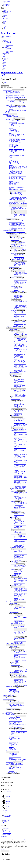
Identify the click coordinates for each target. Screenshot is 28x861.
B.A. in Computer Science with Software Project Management (19, 420)
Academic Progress (13, 754)
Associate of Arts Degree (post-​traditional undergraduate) (19, 391)
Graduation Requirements (11, 218)
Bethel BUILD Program (8, 713)
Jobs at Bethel (6, 828)
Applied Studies (9, 762)
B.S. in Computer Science (19, 423)
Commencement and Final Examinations (17, 759)
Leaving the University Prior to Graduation (18, 166)
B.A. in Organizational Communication (19, 634)
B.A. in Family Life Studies (20, 631)
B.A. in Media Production (19, 632)
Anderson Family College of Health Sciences (15, 232)
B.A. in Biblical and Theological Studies (18, 679)
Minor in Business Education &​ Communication (20, 474)
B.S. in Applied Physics (19, 571)
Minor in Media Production (20, 641)
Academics (5, 12)
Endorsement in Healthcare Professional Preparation (20, 283)
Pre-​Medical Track (18, 284)
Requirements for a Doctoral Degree (16, 223)
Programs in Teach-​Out (14, 692)
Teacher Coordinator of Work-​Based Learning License (20, 367)
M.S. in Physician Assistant (20, 249)
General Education (10, 201)
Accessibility (11, 125)
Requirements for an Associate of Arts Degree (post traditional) (17, 226)
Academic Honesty (13, 122)
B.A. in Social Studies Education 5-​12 (19, 522)
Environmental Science (16, 511)
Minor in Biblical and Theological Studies (18, 683)
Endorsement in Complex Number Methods (19, 544)
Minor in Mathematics (19, 546)
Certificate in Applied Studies (15, 763)
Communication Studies (16, 623)
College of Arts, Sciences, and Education (15, 326)
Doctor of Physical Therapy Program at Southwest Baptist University (20, 280)
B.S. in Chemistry (18, 413)
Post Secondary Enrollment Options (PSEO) (15, 97)
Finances (8, 766)
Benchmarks (11, 737)
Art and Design (14, 375)
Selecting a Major (12, 183)
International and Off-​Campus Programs (17, 687)
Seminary (8, 46)
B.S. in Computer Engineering (20, 492)
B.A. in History (17, 520)
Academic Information (8, 118)
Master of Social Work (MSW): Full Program (19, 257)
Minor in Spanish (18, 532)
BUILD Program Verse (14, 736)
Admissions (5, 114)
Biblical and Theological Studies (18, 675)
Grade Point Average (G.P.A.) (15, 154)
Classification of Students (14, 135)
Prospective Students (7, 815)
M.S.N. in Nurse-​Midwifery (20, 245)
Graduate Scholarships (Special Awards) (17, 710)
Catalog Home (6, 4)
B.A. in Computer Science (19, 418)
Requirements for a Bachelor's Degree (17, 220)
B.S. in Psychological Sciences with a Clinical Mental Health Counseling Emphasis (20, 590)
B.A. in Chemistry (18, 411)
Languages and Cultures (16, 528)
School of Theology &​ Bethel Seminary (14, 643)
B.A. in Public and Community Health (18, 294)
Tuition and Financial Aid (8, 699)
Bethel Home (6, 5)
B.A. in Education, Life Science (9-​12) (19, 440)
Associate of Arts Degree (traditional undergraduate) (19, 395)
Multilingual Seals (12, 170)
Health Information (13, 744)
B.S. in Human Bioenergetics (20, 273)
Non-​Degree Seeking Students (15, 171)
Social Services (14, 298)
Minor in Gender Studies (19, 566)
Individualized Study (13, 162)
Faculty (7, 697)
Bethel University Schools (11, 93)
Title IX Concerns (7, 833)
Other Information (12, 749)
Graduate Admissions (10, 115)
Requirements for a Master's (15, 224)
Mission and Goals (13, 718)
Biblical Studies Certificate (20, 667)
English (13, 501)
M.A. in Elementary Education (20, 362)
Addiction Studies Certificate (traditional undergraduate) (20, 306)
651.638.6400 (4, 793)
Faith (4, 16)
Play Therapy (14, 250)
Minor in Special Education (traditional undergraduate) (20, 487)
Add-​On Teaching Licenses (20, 371)
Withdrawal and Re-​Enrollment (15, 199)
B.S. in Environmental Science (20, 513)
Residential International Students (13, 98)
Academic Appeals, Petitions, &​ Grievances (18, 120)
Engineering (14, 491)
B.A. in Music (17, 550)
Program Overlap (12, 174)
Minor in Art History (18, 384)
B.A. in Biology (17, 401)
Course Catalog (6, 834)
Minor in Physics (17, 574)
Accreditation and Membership (12, 91)
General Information (7, 90)
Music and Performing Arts (17, 547)
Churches (5, 821)
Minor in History (17, 527)
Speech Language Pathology (17, 259)
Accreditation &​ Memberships (15, 719)
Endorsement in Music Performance (19, 556)
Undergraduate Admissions (12, 116)
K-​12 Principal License (19, 360)
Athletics (5, 15)
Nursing (13, 244)
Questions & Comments (8, 831)
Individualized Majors (13, 161)
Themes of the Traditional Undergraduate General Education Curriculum (18, 208)
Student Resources (10, 105)
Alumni (5, 817)
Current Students (6, 816)
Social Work (14, 253)
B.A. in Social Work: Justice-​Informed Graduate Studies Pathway (20, 314)
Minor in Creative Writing (19, 507)
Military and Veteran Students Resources (17, 106)
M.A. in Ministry (17, 656)
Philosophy (13, 564)
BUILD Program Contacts (14, 717)
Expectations (11, 734)
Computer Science (15, 415)
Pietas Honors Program (14, 691)
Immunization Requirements (15, 158)
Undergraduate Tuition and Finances (14, 701)
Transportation (12, 748)
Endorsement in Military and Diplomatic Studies (20, 525)
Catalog (10, 133)
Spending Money (12, 745)
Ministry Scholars (12, 689)
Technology (11, 747)
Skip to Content (6, 1)
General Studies (14, 517)
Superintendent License (19, 365)
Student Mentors (12, 743)
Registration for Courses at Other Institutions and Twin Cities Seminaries (17, 178)
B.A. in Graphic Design (19, 381)
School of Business (10, 601)
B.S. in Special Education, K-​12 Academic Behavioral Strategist (20, 466)
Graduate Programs (13, 234)
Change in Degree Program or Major (16, 134)
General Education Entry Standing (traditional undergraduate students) (19, 198)
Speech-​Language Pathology (17, 318)
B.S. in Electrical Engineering (20, 493)
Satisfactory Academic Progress (15, 769)
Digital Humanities (15, 426)
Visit (4, 27)
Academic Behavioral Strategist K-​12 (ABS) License (20, 334)
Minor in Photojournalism (19, 509)
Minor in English (17, 508)
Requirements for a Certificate (15, 222)
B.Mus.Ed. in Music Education (20, 554)
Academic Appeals (13, 755)
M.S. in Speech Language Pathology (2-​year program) (20, 263)
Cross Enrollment (12, 146)
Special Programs (9, 686)
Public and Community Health (17, 291)
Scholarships (11, 771)
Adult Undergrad (9, 45)
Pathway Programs (13, 690)
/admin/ (4, 82)
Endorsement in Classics (19, 523)
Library (4, 830)
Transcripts (11, 188)
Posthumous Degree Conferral (15, 172)
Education (13, 331)
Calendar (5, 829)
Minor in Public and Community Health (18, 297)
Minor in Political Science (19, 583)
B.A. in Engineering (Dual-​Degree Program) (20, 498)
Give (4, 28)
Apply (4, 26)
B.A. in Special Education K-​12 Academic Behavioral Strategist (20, 458)
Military (5, 822)
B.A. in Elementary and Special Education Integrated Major (20, 448)
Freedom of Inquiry (13, 152)
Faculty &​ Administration (11, 772)
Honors (10, 157)
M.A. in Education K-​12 (19, 361)
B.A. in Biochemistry (18, 410)
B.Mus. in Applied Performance (18, 552)
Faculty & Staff (6, 820)
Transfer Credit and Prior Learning (16, 189)
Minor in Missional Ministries (20, 685)
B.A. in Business (17, 616)
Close (2, 7)
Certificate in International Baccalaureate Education (19, 345)
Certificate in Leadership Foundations (19, 608)
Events (4, 22)
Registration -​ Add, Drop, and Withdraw (17, 176)
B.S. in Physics (17, 573)
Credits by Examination (16, 192)
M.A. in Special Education (20, 364)
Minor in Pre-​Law (18, 584)
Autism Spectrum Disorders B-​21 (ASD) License (20, 342)
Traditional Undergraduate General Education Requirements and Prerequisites (18, 203)
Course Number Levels (14, 138)
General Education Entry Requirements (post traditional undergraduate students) (17, 195)
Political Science (14, 575)
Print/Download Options (5, 777)
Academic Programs (7, 230)
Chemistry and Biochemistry (17, 407)
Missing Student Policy (14, 742)
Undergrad (8, 42)
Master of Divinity (15, 662)
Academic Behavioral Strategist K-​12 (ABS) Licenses (21, 339)
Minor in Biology (18, 406)
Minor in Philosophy (18, 567)
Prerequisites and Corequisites (15, 173)
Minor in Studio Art (18, 386)
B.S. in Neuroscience (18, 562)
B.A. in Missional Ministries (20, 681)
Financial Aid (9, 712)
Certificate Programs (15, 665)
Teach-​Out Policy (12, 184)
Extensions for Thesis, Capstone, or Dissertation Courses (16, 151)
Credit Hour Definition (13, 145)
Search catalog (4, 87)
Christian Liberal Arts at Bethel (15, 721)
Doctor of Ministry (15, 663)
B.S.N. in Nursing (18, 287)
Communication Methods (14, 738)
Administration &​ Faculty (8, 695)
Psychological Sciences (16, 585)
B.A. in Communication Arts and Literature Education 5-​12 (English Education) (20, 504)
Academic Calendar (7, 112)
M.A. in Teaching (18, 368)
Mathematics (14, 534)
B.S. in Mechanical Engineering (18, 495)
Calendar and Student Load (14, 131)
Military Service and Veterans (15, 168)
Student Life (6, 13)
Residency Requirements (14, 182)
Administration (12, 774)
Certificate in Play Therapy (20, 251)
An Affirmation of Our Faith (15, 101)
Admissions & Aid (7, 11)
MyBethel (5, 18)
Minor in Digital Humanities (20, 429)
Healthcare (13, 277)
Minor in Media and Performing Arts (18, 558)
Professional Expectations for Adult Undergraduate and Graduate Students (17, 103)
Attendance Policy (13, 130)
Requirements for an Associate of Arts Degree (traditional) (17, 229)
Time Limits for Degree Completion (16, 187)
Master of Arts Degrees (16, 648)
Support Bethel (4, 836)
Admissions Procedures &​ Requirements (14, 764)
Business (13, 605)
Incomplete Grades (13, 160)
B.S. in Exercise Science (19, 272)
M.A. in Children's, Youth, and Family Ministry (20, 652)
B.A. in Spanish (17, 531)
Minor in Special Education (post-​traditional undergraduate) (20, 483)
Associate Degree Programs (17, 387)
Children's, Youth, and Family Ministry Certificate (20, 669)
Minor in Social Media (19, 642)
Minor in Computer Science (20, 425)
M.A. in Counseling (18, 238)
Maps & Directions (7, 791)
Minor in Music (17, 560)
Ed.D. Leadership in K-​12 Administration (19, 355)
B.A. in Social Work (18, 311)
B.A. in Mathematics (18, 535)
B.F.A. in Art (17, 382)
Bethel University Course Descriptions (11, 694)
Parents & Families (7, 819)
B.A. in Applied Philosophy (20, 565)
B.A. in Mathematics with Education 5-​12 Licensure (19, 537)
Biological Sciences (15, 399)
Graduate (8, 43)
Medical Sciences (15, 240)
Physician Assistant (15, 246)
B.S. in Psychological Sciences (20, 588)
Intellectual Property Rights (14, 163)
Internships (11, 165)
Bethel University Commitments (13, 92)
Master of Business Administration (18, 610)
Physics (13, 569)
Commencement (12, 136)
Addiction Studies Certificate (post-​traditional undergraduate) (20, 303)
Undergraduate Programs (14, 267)
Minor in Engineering (18, 499)
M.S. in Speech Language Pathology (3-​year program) (20, 265)
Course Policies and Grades (15, 757)
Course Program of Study (14, 140)
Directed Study (12, 147)
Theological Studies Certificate (20, 671)
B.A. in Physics (17, 570)
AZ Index (5, 2)
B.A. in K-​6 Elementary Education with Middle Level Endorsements (20, 454)
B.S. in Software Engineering (20, 424)
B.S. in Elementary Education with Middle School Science (20, 463)
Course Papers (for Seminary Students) (17, 139)
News (4, 21)
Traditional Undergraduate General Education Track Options (19, 215)
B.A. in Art (16, 378)
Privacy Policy (24, 838)
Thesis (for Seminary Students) (15, 185)
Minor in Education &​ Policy (20, 476)
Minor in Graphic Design (19, 385)
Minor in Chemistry (18, 414)
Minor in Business (18, 620)
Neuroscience (14, 561)
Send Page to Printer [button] (7, 857)
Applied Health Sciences (16, 269)
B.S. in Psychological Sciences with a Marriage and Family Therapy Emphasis (20, 594)
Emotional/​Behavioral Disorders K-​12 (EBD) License (19, 358)
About (4, 10)
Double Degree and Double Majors (16, 149)
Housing (10, 739)
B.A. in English (17, 506)
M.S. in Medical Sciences (19, 242)
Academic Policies (10, 119)
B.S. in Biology (17, 403)
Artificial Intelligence (13, 129)
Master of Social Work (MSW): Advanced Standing (20, 255)
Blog (4, 23)
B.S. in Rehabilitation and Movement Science (19, 275)
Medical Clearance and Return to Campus (18, 167)
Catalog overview (12, 723)
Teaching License (18, 370)
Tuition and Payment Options (15, 704)
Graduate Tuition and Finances (12, 708)
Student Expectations (10, 100)
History (13, 518)
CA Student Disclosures (17, 838)
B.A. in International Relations (20, 580)
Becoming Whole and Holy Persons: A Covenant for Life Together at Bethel (19, 732)
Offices (4, 19)
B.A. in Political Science (19, 581)
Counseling (13, 237)
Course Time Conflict (13, 141)
